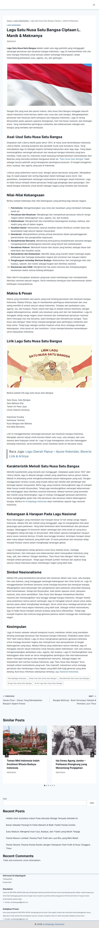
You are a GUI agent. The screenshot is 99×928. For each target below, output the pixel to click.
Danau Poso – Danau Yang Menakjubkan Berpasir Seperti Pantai (22, 700)
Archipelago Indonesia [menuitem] (36, 501)
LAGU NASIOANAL (14, 25)
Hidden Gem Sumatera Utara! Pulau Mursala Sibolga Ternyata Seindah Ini (42, 818)
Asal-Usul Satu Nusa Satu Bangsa (43, 678)
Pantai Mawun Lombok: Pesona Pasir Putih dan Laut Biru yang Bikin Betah (42, 838)
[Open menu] (94, 5)
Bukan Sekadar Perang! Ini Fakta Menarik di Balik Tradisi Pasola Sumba (40, 825)
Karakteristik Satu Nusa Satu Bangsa (74, 678)
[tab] (44, 785)
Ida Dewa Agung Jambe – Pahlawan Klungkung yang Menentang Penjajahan (71, 764)
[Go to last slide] (7, 754)
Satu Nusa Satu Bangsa (71, 159)
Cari (5, 799)
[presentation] (25, 740)
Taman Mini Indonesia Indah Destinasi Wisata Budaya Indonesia (23, 764)
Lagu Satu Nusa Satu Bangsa (20, 683)
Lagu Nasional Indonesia (66, 672)
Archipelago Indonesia (17, 678)
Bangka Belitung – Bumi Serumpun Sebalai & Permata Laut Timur (74, 700)
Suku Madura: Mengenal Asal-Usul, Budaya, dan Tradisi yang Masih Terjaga (43, 831)
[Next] (92, 754)
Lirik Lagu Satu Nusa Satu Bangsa (48, 683)
